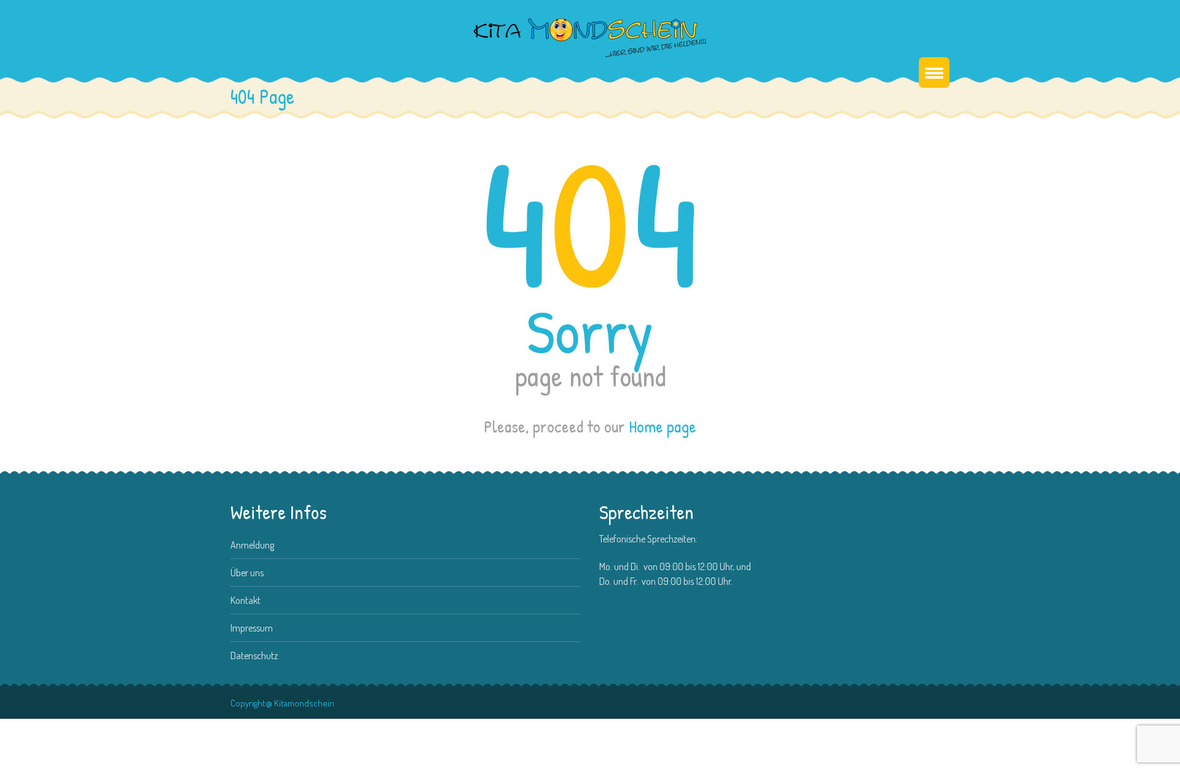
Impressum (251, 628)
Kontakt (245, 600)
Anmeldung (252, 545)
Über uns (247, 572)
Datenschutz (254, 655)
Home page (662, 426)
